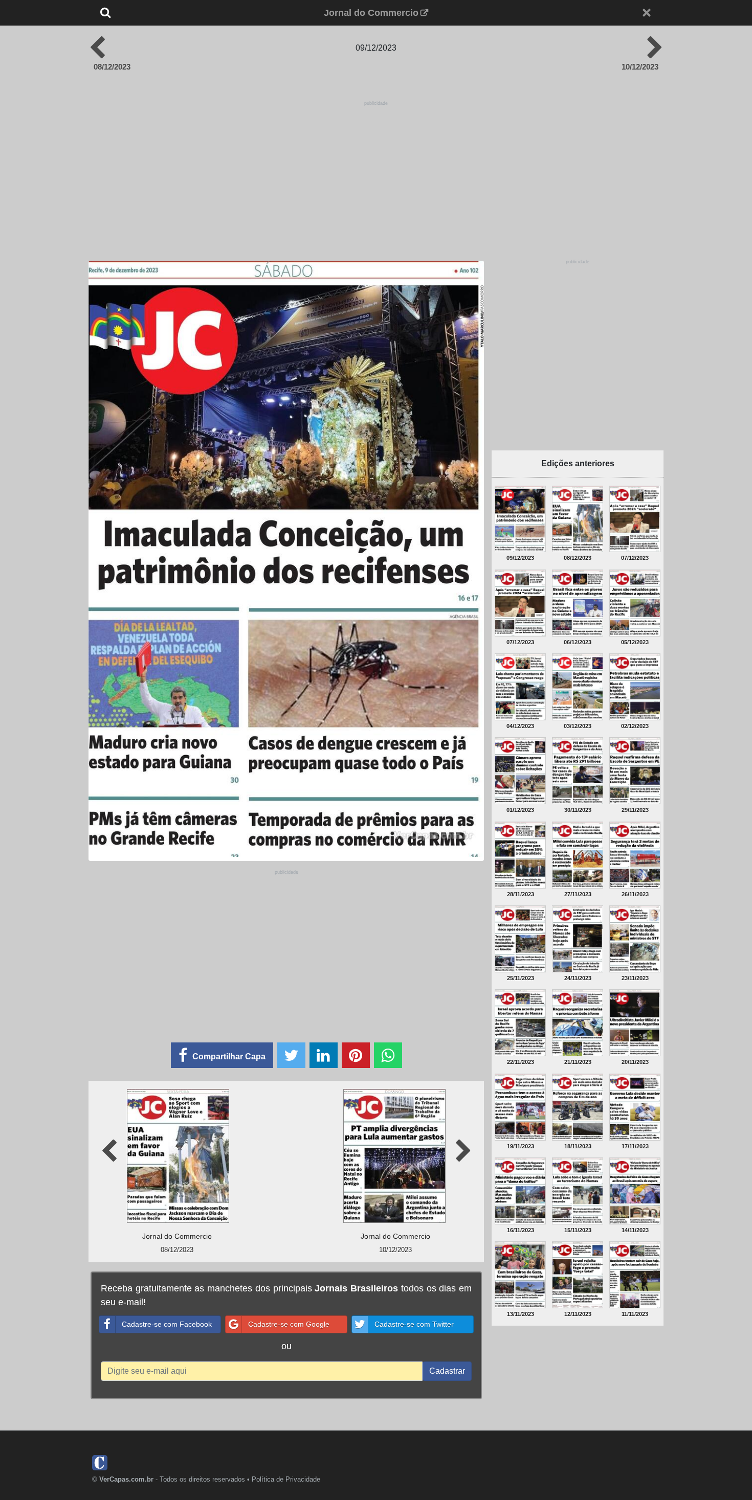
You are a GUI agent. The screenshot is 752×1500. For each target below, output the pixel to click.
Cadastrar (447, 1371)
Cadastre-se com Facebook (167, 1324)
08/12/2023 (112, 66)
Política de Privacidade (286, 1479)
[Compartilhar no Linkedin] (323, 1055)
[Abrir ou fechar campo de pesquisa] (139, 13)
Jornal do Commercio (371, 13)
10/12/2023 (640, 66)
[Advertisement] (376, 172)
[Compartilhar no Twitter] (291, 1055)
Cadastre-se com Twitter (414, 1324)
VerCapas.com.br (126, 1479)
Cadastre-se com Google (288, 1324)
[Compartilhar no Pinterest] (356, 1055)
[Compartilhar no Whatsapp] (388, 1055)
